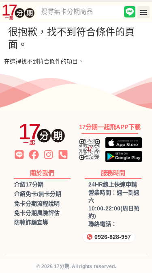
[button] (143, 12)
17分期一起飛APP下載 (110, 127)
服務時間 (113, 172)
